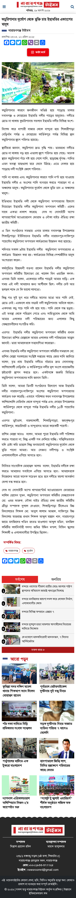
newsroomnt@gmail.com (43, 870)
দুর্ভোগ (29, 550)
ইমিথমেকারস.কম (38, 893)
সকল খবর (37, 650)
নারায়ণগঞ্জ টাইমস (36, 889)
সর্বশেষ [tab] (20, 579)
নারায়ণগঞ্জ (13, 550)
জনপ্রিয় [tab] (56, 579)
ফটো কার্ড (40, 52)
